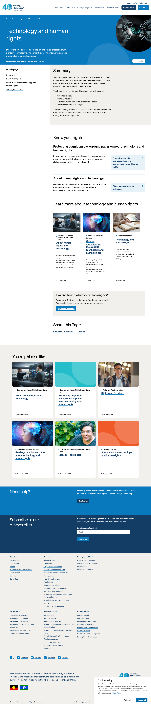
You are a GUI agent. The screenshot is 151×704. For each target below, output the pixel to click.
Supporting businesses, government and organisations (58, 595)
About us (58, 7)
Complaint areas (83, 630)
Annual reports (49, 560)
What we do (14, 560)
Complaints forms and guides (88, 633)
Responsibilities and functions (55, 588)
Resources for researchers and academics (22, 625)
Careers (13, 575)
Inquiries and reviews (52, 579)
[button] (138, 61)
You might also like (14, 89)
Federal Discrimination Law (54, 569)
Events (12, 566)
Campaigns (48, 563)
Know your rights (84, 7)
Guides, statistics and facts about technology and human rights (95, 247)
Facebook (68, 331)
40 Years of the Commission (21, 569)
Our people (14, 563)
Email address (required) (87, 528)
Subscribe (83, 539)
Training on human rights (19, 633)
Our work (69, 7)
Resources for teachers (19, 618)
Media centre (15, 572)
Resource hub (112, 7)
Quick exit (143, 3)
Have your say (49, 575)
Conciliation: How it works (87, 624)
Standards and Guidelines (53, 591)
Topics (46, 603)
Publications (48, 582)
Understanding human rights (88, 560)
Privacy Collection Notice (87, 636)
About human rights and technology (64, 245)
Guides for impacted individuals (56, 572)
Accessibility (74, 702)
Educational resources (18, 615)
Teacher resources (51, 639)
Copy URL (57, 331)
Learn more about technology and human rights (21, 84)
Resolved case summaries (87, 627)
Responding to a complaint (87, 621)
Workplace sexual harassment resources (55, 646)
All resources (49, 615)
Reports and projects (52, 585)
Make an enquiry (83, 615)
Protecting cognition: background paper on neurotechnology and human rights (70, 400)
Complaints (128, 7)
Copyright (83, 702)
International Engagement (54, 606)
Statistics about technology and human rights (116, 454)
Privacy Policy (116, 693)
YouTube (37, 657)
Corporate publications (53, 566)
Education (99, 7)
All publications (50, 618)
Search (142, 7)
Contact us (130, 3)
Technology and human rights (125, 241)
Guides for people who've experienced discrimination (59, 625)
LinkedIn (81, 331)
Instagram (51, 657)
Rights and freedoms (66, 308)
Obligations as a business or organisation (88, 564)
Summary (10, 74)
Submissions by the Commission (56, 600)
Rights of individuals (69, 454)
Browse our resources (52, 621)
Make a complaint (84, 618)
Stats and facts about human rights (23, 630)
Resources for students (19, 621)
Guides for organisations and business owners (58, 631)
